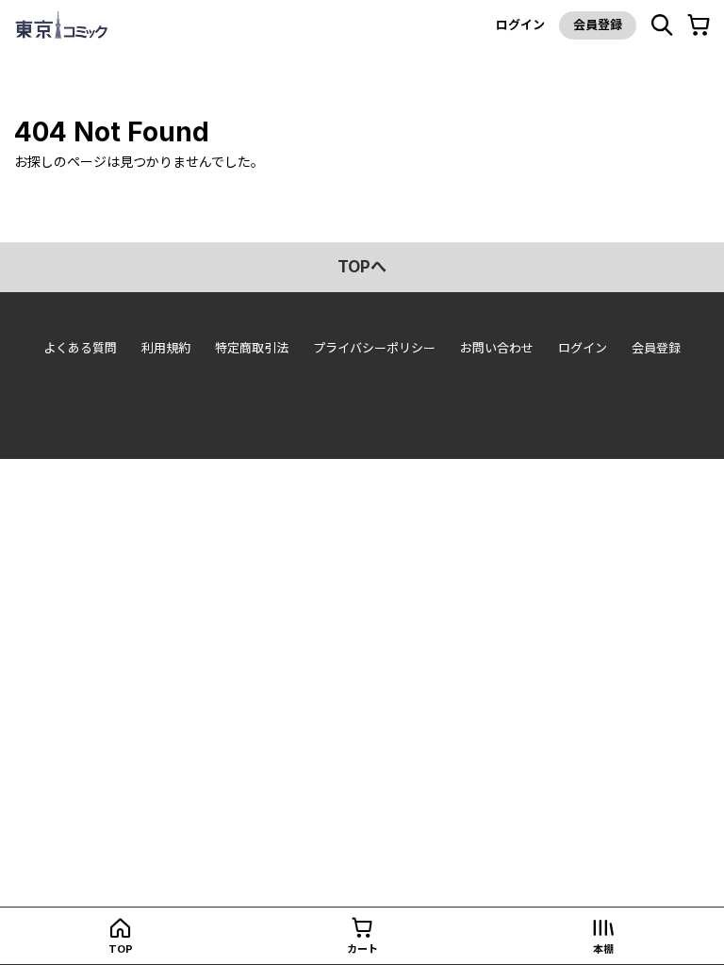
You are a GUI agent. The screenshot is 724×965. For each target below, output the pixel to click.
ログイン (520, 24)
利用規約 (165, 347)
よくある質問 (80, 347)
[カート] (698, 25)
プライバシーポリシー (374, 347)
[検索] (661, 25)
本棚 (603, 949)
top (120, 949)
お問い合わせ (497, 347)
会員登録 (597, 24)
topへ (362, 266)
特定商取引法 (251, 347)
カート (362, 949)
